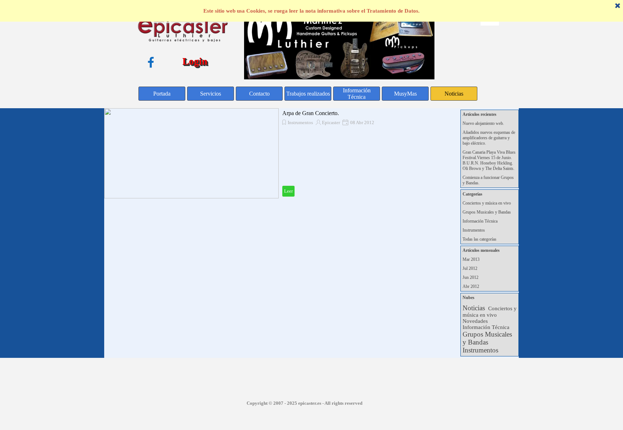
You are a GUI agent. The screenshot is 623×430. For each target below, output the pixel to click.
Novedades (475, 321)
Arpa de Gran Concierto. (310, 113)
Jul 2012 (470, 268)
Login (194, 61)
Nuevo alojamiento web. (483, 123)
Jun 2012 (470, 277)
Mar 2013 (471, 259)
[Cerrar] (617, 6)
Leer (288, 191)
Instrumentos (300, 122)
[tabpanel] (304, 403)
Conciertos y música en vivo (487, 203)
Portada (162, 94)
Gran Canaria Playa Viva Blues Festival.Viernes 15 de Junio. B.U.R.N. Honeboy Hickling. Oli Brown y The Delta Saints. (489, 160)
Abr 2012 (471, 286)
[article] (278, 153)
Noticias (454, 94)
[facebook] (151, 62)
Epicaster (331, 122)
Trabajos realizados (308, 94)
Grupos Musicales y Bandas (487, 212)
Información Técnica (357, 93)
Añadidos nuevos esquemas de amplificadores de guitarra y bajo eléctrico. (489, 138)
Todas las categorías (479, 239)
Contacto (259, 94)
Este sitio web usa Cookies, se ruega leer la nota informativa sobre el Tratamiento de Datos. (311, 11)
